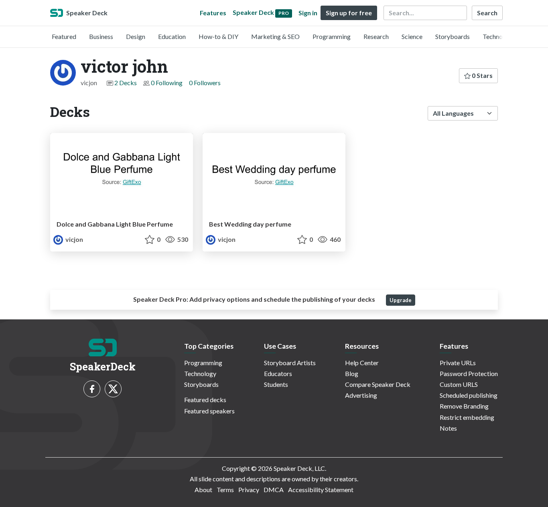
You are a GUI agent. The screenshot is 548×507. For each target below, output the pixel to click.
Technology (499, 36)
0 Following (167, 82)
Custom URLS (459, 384)
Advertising (361, 395)
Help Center (362, 362)
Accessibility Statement (320, 489)
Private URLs (458, 362)
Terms (225, 489)
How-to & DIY (218, 36)
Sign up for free (349, 12)
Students (276, 384)
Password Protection (469, 373)
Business (101, 36)
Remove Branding (464, 406)
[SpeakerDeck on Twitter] (113, 388)
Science (412, 36)
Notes (448, 428)
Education (172, 36)
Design (135, 36)
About (203, 489)
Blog (351, 373)
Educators (278, 373)
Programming (332, 36)
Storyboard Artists (290, 362)
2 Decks (125, 82)
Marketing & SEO (275, 36)
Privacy (248, 489)
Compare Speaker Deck (377, 384)
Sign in (307, 12)
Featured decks (205, 399)
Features (213, 12)
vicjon (73, 239)
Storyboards (452, 36)
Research (376, 36)
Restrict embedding (467, 417)
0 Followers (205, 82)
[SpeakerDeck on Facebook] (91, 388)
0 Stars (482, 75)
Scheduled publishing (468, 395)
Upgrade (401, 300)
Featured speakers (209, 411)
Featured (64, 36)
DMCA (274, 489)
